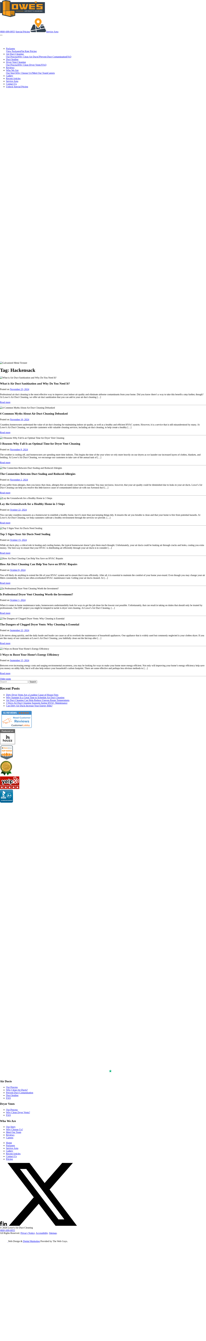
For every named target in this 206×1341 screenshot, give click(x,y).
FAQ (69, 56)
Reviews (10, 67)
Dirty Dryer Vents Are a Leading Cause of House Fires (32, 695)
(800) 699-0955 (7, 31)
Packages (10, 48)
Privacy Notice (28, 1233)
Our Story (11, 73)
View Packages (13, 51)
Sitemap (53, 1233)
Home (9, 1142)
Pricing (9, 1159)
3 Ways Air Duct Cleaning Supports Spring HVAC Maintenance (36, 703)
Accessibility (42, 1233)
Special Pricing (23, 31)
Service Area (52, 31)
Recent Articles (13, 78)
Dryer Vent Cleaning (16, 62)
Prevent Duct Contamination (53, 56)
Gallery (9, 75)
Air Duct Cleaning (15, 54)
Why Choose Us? (24, 73)
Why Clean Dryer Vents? (30, 65)
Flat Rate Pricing (29, 51)
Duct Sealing (12, 59)
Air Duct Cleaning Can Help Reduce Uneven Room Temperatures (37, 700)
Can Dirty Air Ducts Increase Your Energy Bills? (29, 705)
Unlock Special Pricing (17, 86)
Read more (5, 402)
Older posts (5, 679)
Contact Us (11, 84)
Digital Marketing (31, 1241)
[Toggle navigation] (1, 35)
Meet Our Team (40, 73)
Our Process (12, 56)
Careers (51, 73)
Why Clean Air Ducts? (28, 56)
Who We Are (12, 70)
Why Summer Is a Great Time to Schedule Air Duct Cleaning (35, 697)
